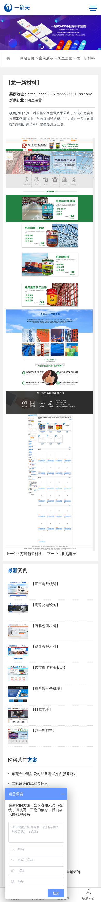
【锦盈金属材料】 (45, 647)
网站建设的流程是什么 (30, 784)
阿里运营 (65, 58)
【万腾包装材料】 (45, 626)
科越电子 (69, 554)
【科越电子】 (42, 709)
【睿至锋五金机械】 (47, 689)
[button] (42, 47)
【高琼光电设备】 (45, 605)
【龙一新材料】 (43, 730)
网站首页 (27, 58)
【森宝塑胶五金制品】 (49, 668)
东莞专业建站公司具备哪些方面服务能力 (44, 774)
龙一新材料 (86, 58)
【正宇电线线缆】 (45, 584)
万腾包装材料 (31, 554)
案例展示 (46, 58)
